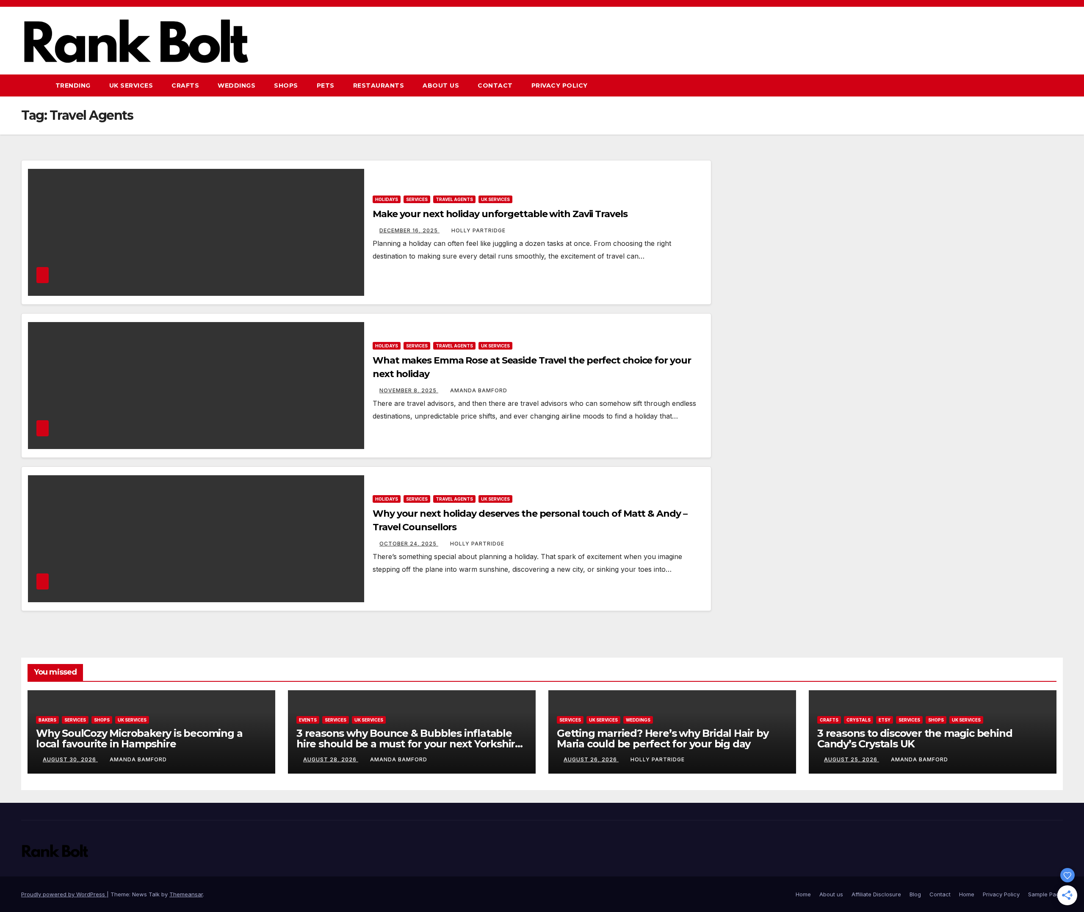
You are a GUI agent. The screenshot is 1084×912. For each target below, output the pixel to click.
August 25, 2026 (851, 759)
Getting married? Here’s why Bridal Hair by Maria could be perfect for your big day (663, 738)
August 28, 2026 (330, 759)
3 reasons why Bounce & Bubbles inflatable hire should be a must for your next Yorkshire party (408, 743)
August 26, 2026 (591, 759)
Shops (286, 85)
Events (308, 719)
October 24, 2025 (408, 543)
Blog (915, 894)
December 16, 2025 (409, 230)
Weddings (236, 85)
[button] (1040, 85)
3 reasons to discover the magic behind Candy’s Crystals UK (914, 738)
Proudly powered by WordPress (64, 894)
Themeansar (186, 894)
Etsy (884, 719)
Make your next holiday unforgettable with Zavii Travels (500, 214)
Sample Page (1045, 894)
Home (803, 894)
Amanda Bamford (478, 390)
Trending (73, 85)
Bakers (47, 719)
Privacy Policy (559, 85)
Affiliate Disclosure (876, 894)
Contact (495, 85)
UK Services (131, 85)
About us (441, 85)
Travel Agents (454, 199)
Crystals (858, 719)
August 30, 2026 (70, 759)
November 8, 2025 (408, 390)
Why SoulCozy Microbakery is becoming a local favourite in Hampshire (139, 738)
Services (417, 199)
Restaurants (378, 85)
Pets (326, 85)
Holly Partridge (478, 230)
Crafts (185, 85)
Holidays (386, 199)
